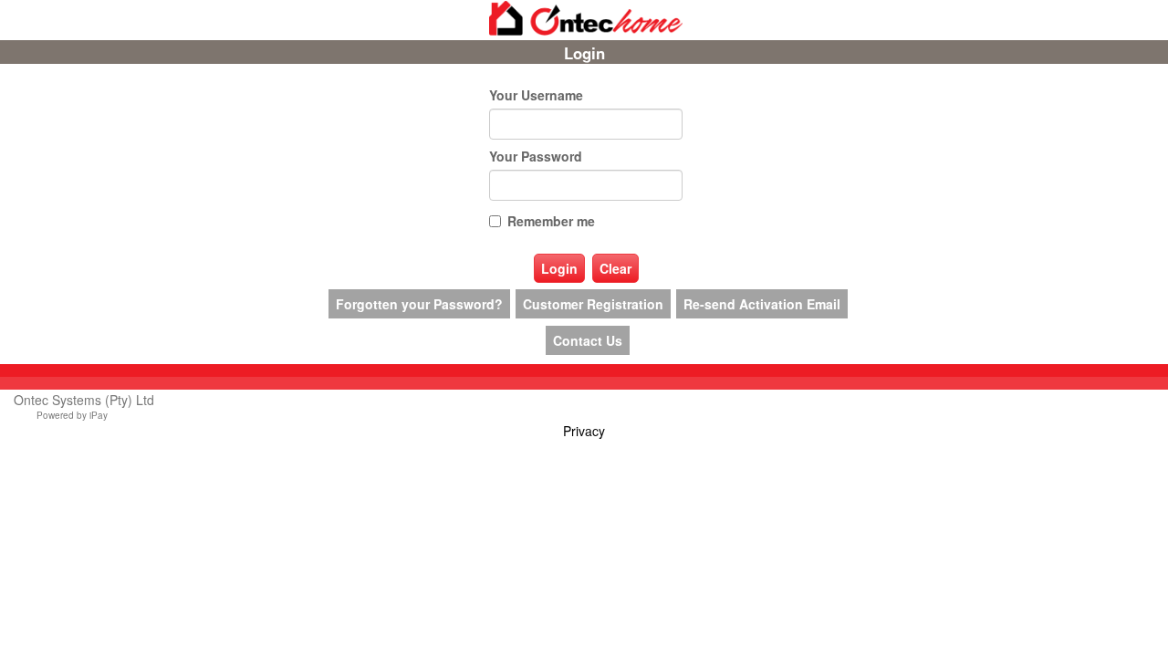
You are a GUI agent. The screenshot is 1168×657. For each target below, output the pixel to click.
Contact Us (587, 340)
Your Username (536, 95)
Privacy (584, 431)
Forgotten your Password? (419, 304)
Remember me (551, 221)
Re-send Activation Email (761, 304)
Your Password (535, 156)
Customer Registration (593, 304)
